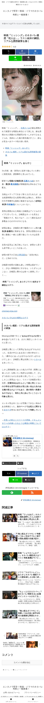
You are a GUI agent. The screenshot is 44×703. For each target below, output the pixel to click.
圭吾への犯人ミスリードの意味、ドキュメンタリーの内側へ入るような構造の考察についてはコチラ (21, 423)
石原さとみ (25, 128)
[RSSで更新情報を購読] (17, 455)
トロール (37, 359)
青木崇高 (14, 184)
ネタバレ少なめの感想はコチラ (15, 318)
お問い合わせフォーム (11, 692)
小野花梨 (21, 255)
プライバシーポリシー (32, 692)
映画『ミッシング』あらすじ (17, 148)
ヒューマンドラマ (10, 463)
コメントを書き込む (22, 662)
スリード (7, 410)
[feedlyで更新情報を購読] (14, 455)
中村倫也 (10, 204)
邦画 (21, 463)
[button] (28, 58)
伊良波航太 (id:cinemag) (23, 438)
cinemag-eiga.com (9, 311)
